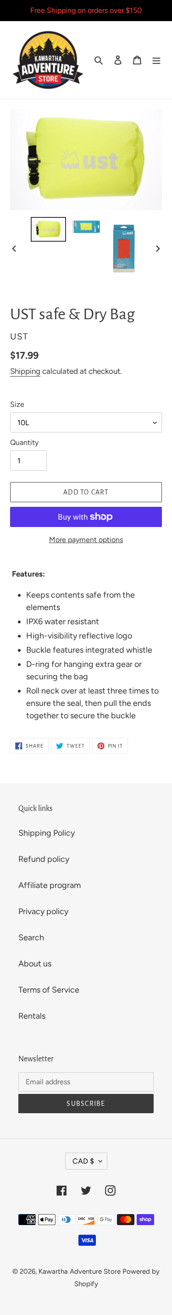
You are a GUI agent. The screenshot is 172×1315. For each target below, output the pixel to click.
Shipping (25, 371)
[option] (48, 229)
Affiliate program (49, 885)
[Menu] (156, 60)
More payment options (86, 539)
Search (31, 937)
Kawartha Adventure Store (80, 1271)
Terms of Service (48, 990)
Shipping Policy (46, 833)
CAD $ (83, 1161)
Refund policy (43, 859)
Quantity (24, 442)
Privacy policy (43, 911)
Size (17, 404)
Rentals (31, 1016)
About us (34, 964)
